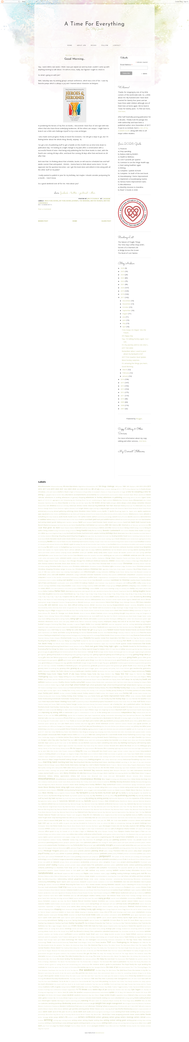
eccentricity (101, 619)
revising (104, 884)
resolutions (118, 882)
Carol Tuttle (63, 555)
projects (137, 862)
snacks (40, 915)
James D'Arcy (134, 721)
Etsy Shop (62, 624)
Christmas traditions (82, 569)
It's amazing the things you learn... (135, 363)
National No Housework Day (84, 809)
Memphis (117, 770)
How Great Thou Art (126, 701)
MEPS (61, 773)
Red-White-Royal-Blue (49, 879)
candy (96, 552)
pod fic (90, 853)
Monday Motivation (123, 782)
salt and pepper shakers (86, 895)
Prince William (140, 859)
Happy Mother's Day (107, 674)
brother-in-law (105, 544)
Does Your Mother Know (142, 608)
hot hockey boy (106, 699)
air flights (104, 500)
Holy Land (87, 696)
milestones (42, 776)
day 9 (61, 596)
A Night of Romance (75, 492)
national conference (105, 804)
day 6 (49, 596)
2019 (123, 291)
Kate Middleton (74, 732)
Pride (125, 859)
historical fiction (75, 688)
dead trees (89, 596)
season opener (121, 901)
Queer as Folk (71, 870)
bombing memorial (139, 536)
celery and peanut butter (50, 558)
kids (90, 734)
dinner (92, 605)
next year (100, 820)
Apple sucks (133, 511)
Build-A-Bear (77, 547)
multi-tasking (97, 790)
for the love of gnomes (94, 641)
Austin (70, 517)
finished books (66, 638)
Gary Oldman (144, 649)
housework (109, 701)
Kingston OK (54, 737)
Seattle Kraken (55, 904)
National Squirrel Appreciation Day (117, 812)
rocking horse (119, 887)
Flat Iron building (145, 638)
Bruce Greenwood (123, 544)
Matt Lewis (67, 768)
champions (101, 558)
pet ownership (128, 845)
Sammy (98, 895)
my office (111, 795)
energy (143, 621)
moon (72, 784)
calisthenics (106, 550)
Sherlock (131, 906)
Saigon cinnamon (44, 895)
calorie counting (139, 550)
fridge (121, 646)
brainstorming (115, 541)
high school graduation (94, 685)
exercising (138, 624)
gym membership (136, 668)
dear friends (105, 596)
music (128, 790)
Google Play (101, 663)
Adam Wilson (134, 495)
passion (60, 842)
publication (99, 865)
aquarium (45, 514)
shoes (52, 909)
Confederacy (74, 577)
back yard (92, 519)
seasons (41, 904)
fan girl (90, 630)
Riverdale (41, 887)
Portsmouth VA (60, 857)
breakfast (141, 542)
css (120, 588)
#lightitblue (82, 486)
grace (107, 663)
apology (119, 511)
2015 (123, 383)
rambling (109, 870)
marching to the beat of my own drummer (136, 762)
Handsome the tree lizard (106, 671)
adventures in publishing (112, 497)
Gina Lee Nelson (53, 657)
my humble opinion (76, 795)
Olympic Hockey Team (109, 831)
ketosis (70, 735)
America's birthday (63, 505)
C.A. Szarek (55, 550)
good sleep (46, 663)
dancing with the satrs (89, 591)
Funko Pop (74, 649)
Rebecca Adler (49, 876)
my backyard (82, 792)
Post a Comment (44, 209)
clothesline (104, 572)
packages (99, 840)
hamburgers (80, 671)
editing (119, 619)
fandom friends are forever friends (138, 630)
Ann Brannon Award (122, 508)
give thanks (123, 657)
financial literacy (43, 638)
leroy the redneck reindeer (100, 745)
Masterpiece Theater (144, 765)
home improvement (112, 696)
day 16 (106, 594)
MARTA (92, 765)
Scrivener (46, 901)
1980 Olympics (131, 486)
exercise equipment (115, 624)
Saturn (71, 898)
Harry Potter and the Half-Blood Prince (57, 679)
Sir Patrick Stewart (44, 912)
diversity (55, 608)
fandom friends (119, 630)
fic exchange (96, 635)
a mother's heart (62, 492)
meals (112, 768)
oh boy (56, 831)
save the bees (83, 898)
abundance (69, 495)
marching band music (99, 762)
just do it (135, 729)
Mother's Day (100, 784)
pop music (41, 856)
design (49, 602)
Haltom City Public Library (60, 671)
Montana (139, 782)
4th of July (95, 489)
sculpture (54, 901)
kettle (75, 735)
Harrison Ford (128, 677)
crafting (128, 583)
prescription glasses (94, 859)
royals (133, 890)
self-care (112, 904)
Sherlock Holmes (141, 906)
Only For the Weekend (127, 834)
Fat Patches (83, 632)
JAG (101, 721)
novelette (41, 828)
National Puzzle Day (52, 812)
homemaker (65, 699)
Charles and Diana (129, 558)
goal (51, 660)
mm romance (42, 782)
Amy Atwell (147, 505)
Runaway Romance (72, 893)
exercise (105, 624)
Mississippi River (125, 779)
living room (87, 751)
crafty (139, 583)
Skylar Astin (70, 912)
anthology (70, 511)
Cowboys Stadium (87, 583)
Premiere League (58, 859)
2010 (123, 399)
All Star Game (83, 503)
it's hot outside (146, 718)
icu (63, 710)
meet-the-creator (44, 770)
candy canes (102, 552)
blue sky (94, 536)
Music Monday (47, 793)
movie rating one (114, 787)
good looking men (141, 660)
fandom (110, 630)
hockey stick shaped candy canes (111, 693)
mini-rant (111, 776)
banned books (145, 522)
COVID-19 (77, 583)
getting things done (140, 654)
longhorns (41, 754)
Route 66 (109, 890)
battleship (101, 525)
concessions (66, 577)
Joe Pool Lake (84, 726)
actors (117, 495)
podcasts (103, 853)
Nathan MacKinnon (121, 801)
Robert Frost (82, 887)
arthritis (115, 514)
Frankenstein (137, 644)
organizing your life (107, 837)
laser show (131, 740)
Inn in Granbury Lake (80, 715)
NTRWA (47, 829)
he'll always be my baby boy (132, 679)
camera (57, 552)
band (80, 522)
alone (119, 503)
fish (120, 638)
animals (112, 508)
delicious (88, 599)
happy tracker (53, 677)
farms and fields (59, 632)
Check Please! (53, 561)
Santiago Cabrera (142, 895)
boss (64, 542)
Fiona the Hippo (77, 638)
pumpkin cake (94, 868)
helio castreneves (107, 682)
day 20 (128, 594)
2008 (123, 405)
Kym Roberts (146, 737)
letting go (143, 746)
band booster (98, 522)
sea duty (60, 901)
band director (118, 522)
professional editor (96, 862)
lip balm (43, 751)
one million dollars (54, 834)
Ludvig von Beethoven (63, 756)
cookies (53, 580)
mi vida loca (82, 773)
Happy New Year (122, 674)
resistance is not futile (105, 882)
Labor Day (51, 740)
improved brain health (133, 710)
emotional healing (91, 621)
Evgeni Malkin (85, 624)
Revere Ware (85, 884)
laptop (106, 740)
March (125, 370)
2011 (123, 396)
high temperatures (129, 685)
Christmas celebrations (81, 566)
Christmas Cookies (96, 566)
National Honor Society (73, 806)
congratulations (103, 577)
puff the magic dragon (81, 867)
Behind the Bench (118, 528)
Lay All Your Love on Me (62, 743)
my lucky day (87, 795)
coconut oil (147, 572)
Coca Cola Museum (136, 572)
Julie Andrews (107, 729)
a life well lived (51, 492)
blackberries (138, 533)
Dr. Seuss (51, 613)
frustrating (42, 649)
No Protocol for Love (92, 823)
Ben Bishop (98, 530)
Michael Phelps (92, 773)
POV (113, 856)
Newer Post (43, 221)
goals (60, 660)
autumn (115, 517)
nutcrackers (66, 828)
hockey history (76, 690)
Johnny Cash (130, 726)
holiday (63, 696)
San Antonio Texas (114, 895)
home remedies (136, 696)
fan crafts (75, 630)
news (75, 820)
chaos (113, 558)
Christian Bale (105, 564)
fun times (60, 649)
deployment (42, 602)
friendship (143, 646)
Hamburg (72, 671)
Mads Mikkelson (43, 759)
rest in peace (146, 882)
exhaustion (147, 624)
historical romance (88, 688)
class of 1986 (42, 572)
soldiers (106, 915)
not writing (140, 826)
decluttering (138, 597)
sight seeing (97, 909)
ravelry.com (79, 873)
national (135, 801)
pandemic (123, 840)
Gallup (123, 649)
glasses (140, 657)
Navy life (86, 815)
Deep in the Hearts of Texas (47, 599)
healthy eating (76, 682)
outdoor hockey (55, 840)
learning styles (145, 743)
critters (138, 586)
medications (147, 767)
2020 (123, 288)
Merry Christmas (70, 773)
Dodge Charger (129, 608)
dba (74, 596)
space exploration (141, 915)
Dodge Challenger (118, 608)
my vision (72, 798)
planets (81, 851)
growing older (65, 668)
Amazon (148, 503)
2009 (123, 402)
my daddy (122, 793)
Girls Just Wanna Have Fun (110, 657)
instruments (110, 715)
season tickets (132, 901)
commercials (121, 575)
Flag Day (136, 638)
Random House (146, 870)
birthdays (109, 533)
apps (40, 514)
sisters (61, 912)
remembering (118, 879)
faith (143, 627)
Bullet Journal (86, 547)
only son (138, 834)
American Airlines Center (79, 506)
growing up (75, 668)
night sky (49, 823)
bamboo (69, 522)
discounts (148, 605)
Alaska (131, 500)
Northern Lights (97, 826)
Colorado (83, 575)
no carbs (59, 823)
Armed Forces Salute (93, 514)
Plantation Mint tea (120, 851)
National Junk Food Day (105, 806)
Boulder (69, 541)
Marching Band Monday (82, 762)
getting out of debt (113, 655)
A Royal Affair (87, 492)
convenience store (44, 580)
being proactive (71, 530)
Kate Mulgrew (83, 732)
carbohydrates (43, 555)
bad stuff (138, 519)
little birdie (54, 751)
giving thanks (132, 657)
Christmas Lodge (119, 566)
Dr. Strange (60, 613)
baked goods (51, 522)
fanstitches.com (47, 632)
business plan (107, 547)
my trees (59, 798)
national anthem (47, 804)
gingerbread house (65, 657)
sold (102, 915)
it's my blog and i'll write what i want (50, 721)
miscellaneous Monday (90, 779)
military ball (75, 776)
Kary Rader (64, 732)
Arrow (110, 514)
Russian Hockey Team (90, 893)
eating (48, 619)
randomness (45, 873)
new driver (113, 817)
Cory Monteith (97, 580)
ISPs (83, 718)
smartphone (140, 912)
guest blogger (89, 668)
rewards (118, 884)
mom (90, 782)
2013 (123, 389)
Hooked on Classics (91, 699)
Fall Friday (55, 630)
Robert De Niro (72, 887)
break (135, 541)
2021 (123, 284)
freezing (56, 646)
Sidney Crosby (86, 909)
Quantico (50, 870)
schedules (123, 898)
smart (134, 912)
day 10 (79, 594)
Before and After (106, 528)
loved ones (139, 754)
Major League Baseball (57, 759)
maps (141, 759)
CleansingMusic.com (76, 572)
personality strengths (105, 845)
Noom (69, 826)
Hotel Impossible (48, 701)
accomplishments (80, 495)
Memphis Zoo (125, 770)
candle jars (83, 552)
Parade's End (146, 840)
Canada (69, 552)
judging (84, 729)
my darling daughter (133, 793)
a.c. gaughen (48, 495)
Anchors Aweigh (43, 508)
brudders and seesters (137, 544)
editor (125, 619)
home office (125, 696)
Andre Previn (53, 508)
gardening (136, 649)
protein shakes (76, 865)
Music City (134, 790)
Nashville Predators (98, 801)
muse (117, 790)
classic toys (60, 572)
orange (73, 837)
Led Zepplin (47, 745)
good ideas (130, 660)
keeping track (102, 732)
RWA (113, 893)
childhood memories (100, 561)
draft (66, 613)
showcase (69, 909)
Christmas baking (43, 566)
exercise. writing (128, 624)
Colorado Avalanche (94, 575)
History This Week (106, 688)
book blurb (42, 539)
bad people (131, 519)
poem (110, 853)
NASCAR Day (79, 801)
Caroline (70, 555)
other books (139, 837)
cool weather (68, 580)
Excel (92, 624)
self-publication (133, 904)
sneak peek (53, 915)
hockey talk (127, 693)
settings (94, 906)
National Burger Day (77, 804)
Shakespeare (123, 906)
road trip (62, 887)
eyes (87, 627)
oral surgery (66, 837)
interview (52, 718)
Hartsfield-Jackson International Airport (84, 679)
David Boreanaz (58, 594)
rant (55, 873)
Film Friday (129, 635)
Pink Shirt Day (136, 848)
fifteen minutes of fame (118, 635)
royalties (138, 890)
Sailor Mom (54, 895)
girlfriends (76, 657)
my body (91, 793)
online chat (65, 834)
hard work (80, 677)
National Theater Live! (67, 815)
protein (67, 865)
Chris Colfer (80, 563)
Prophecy (61, 865)
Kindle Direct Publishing (126, 735)
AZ (39, 519)
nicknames (131, 820)
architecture (63, 514)
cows (96, 583)
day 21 (133, 594)
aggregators (56, 500)
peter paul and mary (140, 845)
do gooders (71, 608)
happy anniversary (138, 671)
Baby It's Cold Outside (59, 519)
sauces (76, 898)
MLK (149, 779)
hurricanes (98, 704)
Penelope (61, 845)
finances (137, 635)
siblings (75, 909)
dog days (41, 610)
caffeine (71, 550)
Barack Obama (43, 525)
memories (99, 770)
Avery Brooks (122, 517)
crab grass (119, 583)
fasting (68, 632)
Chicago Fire (80, 561)
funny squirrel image (89, 649)
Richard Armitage (142, 884)
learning (124, 743)
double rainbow (94, 610)
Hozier (54, 704)
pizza (62, 851)
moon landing (80, 784)
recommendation (101, 876)
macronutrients (126, 756)
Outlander (65, 840)
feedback (41, 635)
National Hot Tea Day (89, 806)
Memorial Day (89, 770)
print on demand (52, 862)
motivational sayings (129, 784)
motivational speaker (144, 784)
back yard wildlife (103, 519)
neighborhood (109, 815)
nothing (148, 826)
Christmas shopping (45, 569)
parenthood (42, 842)
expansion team (43, 627)
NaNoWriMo (64, 801)
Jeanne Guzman (75, 723)
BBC (107, 525)
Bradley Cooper (94, 541)
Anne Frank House (145, 508)
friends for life (134, 646)
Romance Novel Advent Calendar (55, 890)
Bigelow (55, 533)
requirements (74, 882)
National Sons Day (84, 812)
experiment (74, 627)
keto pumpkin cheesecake (47, 735)
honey (72, 699)
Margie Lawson (55, 765)
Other (93, 193)
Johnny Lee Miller (140, 726)
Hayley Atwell (116, 679)
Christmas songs (59, 569)
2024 (123, 275)
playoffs (52, 853)
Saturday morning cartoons (59, 898)
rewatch (123, 884)
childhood (89, 561)
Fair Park (119, 627)
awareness (136, 517)
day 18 (115, 594)
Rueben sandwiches (44, 893)
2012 (123, 392)
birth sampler (94, 533)
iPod (70, 718)
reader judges (105, 873)
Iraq (74, 718)
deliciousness (96, 599)
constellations (123, 577)
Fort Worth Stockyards (85, 643)
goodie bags (62, 663)
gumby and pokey (109, 668)
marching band (50, 762)
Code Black (42, 575)
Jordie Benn (50, 729)
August (125, 314)
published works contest (125, 865)
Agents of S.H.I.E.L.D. (45, 500)
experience (65, 627)
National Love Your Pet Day (122, 806)
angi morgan (105, 508)
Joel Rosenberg (95, 726)
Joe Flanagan (58, 726)
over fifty (82, 840)
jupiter (129, 729)
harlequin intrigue (117, 677)
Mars (87, 765)
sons (119, 915)
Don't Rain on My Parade (80, 610)
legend (60, 745)
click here (121, 111)
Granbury (121, 663)
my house (65, 796)
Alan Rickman (123, 500)
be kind (145, 525)
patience (73, 842)
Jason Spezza (49, 723)
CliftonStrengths (89, 572)
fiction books (105, 635)
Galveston (129, 649)
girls (82, 657)
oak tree (107, 828)
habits (40, 671)
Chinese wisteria (48, 564)
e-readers (73, 616)
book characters (51, 539)
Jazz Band (65, 723)
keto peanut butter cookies (142, 732)
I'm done (135, 707)
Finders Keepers (55, 638)
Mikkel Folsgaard (145, 773)
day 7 (53, 596)
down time (118, 610)
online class (73, 834)
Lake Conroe (79, 740)
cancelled (75, 552)
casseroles (86, 555)
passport (66, 842)
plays (57, 853)
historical (66, 688)
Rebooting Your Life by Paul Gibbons (72, 876)
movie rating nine (101, 787)
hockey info (85, 690)
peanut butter (53, 845)
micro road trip (109, 773)
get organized (137, 652)
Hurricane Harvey (89, 704)
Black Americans (119, 533)
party (56, 842)
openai (40, 837)
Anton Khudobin (80, 511)
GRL (149, 665)
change (108, 558)
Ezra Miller (93, 627)
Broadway (77, 544)
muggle (90, 790)
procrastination (75, 862)
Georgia (100, 652)
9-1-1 (120, 489)
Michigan (100, 773)
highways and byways (144, 685)
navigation (79, 815)
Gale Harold (116, 649)
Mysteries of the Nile (125, 798)
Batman (92, 525)
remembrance (146, 879)
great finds (110, 665)
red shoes (125, 876)
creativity (90, 586)
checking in (62, 561)
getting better (71, 654)
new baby (88, 818)
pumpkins (103, 868)
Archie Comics (54, 514)
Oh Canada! (63, 831)
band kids (126, 522)
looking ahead (50, 754)
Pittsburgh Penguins (51, 851)
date (43, 594)
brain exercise (105, 541)
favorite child (102, 632)
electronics (49, 621)
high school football (78, 685)
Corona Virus (77, 580)
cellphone (75, 558)
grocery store (43, 668)
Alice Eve (55, 503)
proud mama (86, 865)
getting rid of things (126, 654)
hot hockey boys (119, 699)
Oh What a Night (78, 831)
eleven (56, 621)
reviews (98, 884)
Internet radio (43, 718)
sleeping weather (93, 912)
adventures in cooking (53, 497)
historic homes (58, 688)
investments (59, 718)
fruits (149, 646)
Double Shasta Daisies (107, 610)
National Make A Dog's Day (142, 806)
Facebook (64, 193)
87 (118, 489)
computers (42, 577)
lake (72, 740)
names (49, 801)
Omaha (127, 831)
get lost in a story (126, 652)
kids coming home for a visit (102, 735)
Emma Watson (79, 621)
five (131, 638)
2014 (123, 386)
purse (130, 868)
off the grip (147, 828)
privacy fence (64, 862)
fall (147, 627)
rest (124, 882)
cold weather (60, 574)
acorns (112, 495)
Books (93, 45)
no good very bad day (71, 823)
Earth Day (103, 616)
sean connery (110, 901)
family (68, 630)
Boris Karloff (57, 541)
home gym (100, 696)
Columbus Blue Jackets (109, 574)
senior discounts (145, 904)
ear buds (92, 616)
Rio (150, 884)
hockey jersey (111, 690)
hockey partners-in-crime (136, 690)
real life (144, 873)
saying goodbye (104, 898)
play (135, 851)
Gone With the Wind (101, 660)
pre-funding (143, 856)
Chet (68, 561)
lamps (86, 740)
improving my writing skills (52, 712)
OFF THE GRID (127, 348)
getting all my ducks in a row (57, 655)
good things (54, 663)
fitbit (123, 638)
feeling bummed (65, 635)
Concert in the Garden (53, 577)
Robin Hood (91, 887)
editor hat (130, 619)
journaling (57, 729)
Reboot (56, 876)
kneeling (94, 737)
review (92, 884)
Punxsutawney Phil (114, 867)
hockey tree (147, 693)
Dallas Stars (60, 591)
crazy (59, 586)
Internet (148, 715)
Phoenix (87, 848)
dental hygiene (127, 599)
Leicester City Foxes (83, 745)
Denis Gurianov (107, 599)
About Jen (81, 45)
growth (82, 668)
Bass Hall (85, 525)
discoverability (43, 608)
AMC (48, 505)
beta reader (139, 530)
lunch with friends (114, 756)
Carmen (56, 555)
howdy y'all (47, 704)
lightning (117, 748)
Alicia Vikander (63, 503)
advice (133, 497)
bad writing (42, 522)
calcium (77, 550)
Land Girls (92, 740)
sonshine (126, 914)
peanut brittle (42, 845)
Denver (148, 599)
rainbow (92, 870)
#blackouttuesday (57, 486)
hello (125, 682)
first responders (112, 638)
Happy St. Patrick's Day (137, 674)
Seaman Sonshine (98, 901)
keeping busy (93, 732)
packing (105, 840)
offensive (41, 831)
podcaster (96, 853)
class (149, 569)
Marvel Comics (122, 765)
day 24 (146, 594)
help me (130, 682)
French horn (64, 646)
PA (94, 840)
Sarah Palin (46, 898)
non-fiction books (56, 826)
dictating (41, 605)
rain (86, 870)
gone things (90, 660)
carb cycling (140, 552)
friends (125, 646)
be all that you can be (136, 525)
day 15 (102, 594)
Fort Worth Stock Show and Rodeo (65, 643)
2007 (123, 409)
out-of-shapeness (44, 840)
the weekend (84, 201)
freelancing (49, 646)
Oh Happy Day (127, 336)
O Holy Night (81, 828)
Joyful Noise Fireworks (70, 729)
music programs (59, 793)
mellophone (73, 770)
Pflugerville (80, 848)
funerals (67, 649)
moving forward (75, 790)
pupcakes (124, 867)
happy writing (63, 677)
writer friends (96, 201)
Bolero (130, 536)
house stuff (71, 701)
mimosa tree (85, 776)
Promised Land (146, 862)
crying (116, 588)
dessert (80, 602)
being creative (48, 530)
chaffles (94, 558)
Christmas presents (144, 566)
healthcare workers (51, 682)
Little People (62, 751)
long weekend (146, 751)
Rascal (60, 873)
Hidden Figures (56, 685)
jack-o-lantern (95, 721)
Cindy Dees (113, 569)
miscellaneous (46, 778)
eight (149, 619)
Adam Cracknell (124, 495)
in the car (93, 712)
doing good (59, 610)
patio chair (79, 842)
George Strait (93, 652)
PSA (92, 865)
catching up (107, 555)
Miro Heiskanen (145, 776)
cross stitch (45, 588)
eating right (74, 619)
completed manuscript (143, 574)
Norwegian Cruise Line (111, 826)
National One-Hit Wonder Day (103, 809)
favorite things (112, 632)
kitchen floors (69, 737)
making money (83, 759)
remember (109, 879)
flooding (41, 641)
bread (131, 541)
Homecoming (47, 699)
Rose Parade (102, 890)
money (133, 782)
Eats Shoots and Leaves (88, 619)
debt (131, 596)
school (138, 898)
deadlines (96, 597)
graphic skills (77, 665)
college (76, 574)
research (83, 882)
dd (77, 597)
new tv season (49, 820)
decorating (147, 597)
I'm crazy (129, 707)
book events (71, 539)
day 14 (97, 594)
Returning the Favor (73, 884)
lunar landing (103, 756)
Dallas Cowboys (48, 591)
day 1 (75, 594)
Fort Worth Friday (45, 643)
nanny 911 (55, 801)
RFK (135, 884)
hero (149, 682)
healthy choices (64, 682)
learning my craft (134, 743)
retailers (49, 884)
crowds (91, 588)
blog (60, 536)
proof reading (51, 865)
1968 (124, 486)
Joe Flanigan (67, 726)
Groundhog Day (54, 668)
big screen (49, 533)
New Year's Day (68, 820)
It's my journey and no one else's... (135, 345)
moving (66, 790)
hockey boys (125, 688)
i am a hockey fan (115, 704)
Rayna (86, 873)
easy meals (41, 619)
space (132, 915)
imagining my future (108, 710)
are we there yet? (74, 514)
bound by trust (77, 542)
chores (73, 564)
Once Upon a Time (137, 831)
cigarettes (105, 569)
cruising (111, 588)
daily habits (139, 588)
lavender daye (43, 743)
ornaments (130, 837)
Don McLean (68, 610)
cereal (81, 558)
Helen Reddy (96, 682)
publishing (139, 865)
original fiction (120, 837)
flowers (53, 641)
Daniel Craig (118, 591)
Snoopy (60, 915)
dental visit (136, 599)
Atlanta (131, 514)
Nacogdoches (42, 801)
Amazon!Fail (42, 505)
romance (41, 890)
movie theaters (52, 790)
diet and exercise (51, 605)
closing (98, 572)
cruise (96, 588)
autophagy (108, 517)
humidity (63, 704)
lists (48, 751)
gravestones (102, 665)
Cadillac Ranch (63, 550)
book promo (97, 539)
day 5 (45, 596)
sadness (148, 893)
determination (100, 602)
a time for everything (134, 492)
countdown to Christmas (120, 580)
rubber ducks (146, 890)
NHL (108, 820)
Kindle (115, 735)
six (65, 912)
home (93, 696)
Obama (126, 829)
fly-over (61, 641)
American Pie (130, 505)
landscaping (100, 740)
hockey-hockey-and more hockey (49, 696)
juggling (90, 729)
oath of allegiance (117, 829)
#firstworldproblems (70, 486)
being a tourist (139, 528)
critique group (110, 586)
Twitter (74, 193)
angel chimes (84, 508)
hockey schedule (65, 693)
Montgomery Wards (48, 784)
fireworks (87, 638)
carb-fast (148, 552)
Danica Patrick (109, 591)
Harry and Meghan (140, 677)
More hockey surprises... (131, 360)
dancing (68, 591)
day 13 (93, 594)
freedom (41, 646)
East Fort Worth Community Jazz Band (119, 616)
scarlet (113, 898)
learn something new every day (108, 743)
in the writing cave (103, 712)
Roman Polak (146, 887)
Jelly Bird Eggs (86, 723)
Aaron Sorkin (56, 495)
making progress (94, 759)
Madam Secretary (144, 757)
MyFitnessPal (113, 798)
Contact (117, 45)
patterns (95, 842)
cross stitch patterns (57, 588)
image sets (97, 710)
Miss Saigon (106, 779)
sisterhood (54, 912)
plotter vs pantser (66, 853)
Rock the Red (109, 887)
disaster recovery (130, 605)
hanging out (119, 671)
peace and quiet (123, 842)
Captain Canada (113, 552)
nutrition (73, 828)
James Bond (124, 721)
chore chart (66, 564)
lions (129, 748)
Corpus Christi (87, 580)
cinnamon (129, 569)
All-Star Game (105, 503)
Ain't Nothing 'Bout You (81, 500)
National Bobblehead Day (61, 804)
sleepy (101, 912)
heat (83, 682)
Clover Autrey (124, 572)
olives (100, 831)
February (126, 373)
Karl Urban (52, 732)
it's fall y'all (116, 718)
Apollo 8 (113, 511)
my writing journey (101, 798)
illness (91, 710)
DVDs (61, 616)
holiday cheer (72, 696)
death (111, 597)
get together (42, 654)
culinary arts (125, 588)
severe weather (107, 906)
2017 (123, 297)
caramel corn (131, 552)
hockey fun (66, 690)
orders (82, 837)
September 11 (51, 906)
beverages (147, 530)
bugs (70, 547)
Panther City (131, 840)
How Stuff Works (139, 701)
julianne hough (98, 729)
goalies (55, 660)
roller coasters (136, 887)
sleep (77, 912)
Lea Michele (85, 743)
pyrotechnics (42, 870)
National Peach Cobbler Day (123, 809)
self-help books (121, 904)
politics (140, 853)
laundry (148, 740)
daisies (145, 588)
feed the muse (145, 632)
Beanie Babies (69, 528)
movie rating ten (140, 787)
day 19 (120, 594)
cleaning (67, 572)
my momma (97, 795)
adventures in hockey (94, 497)
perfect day (69, 845)
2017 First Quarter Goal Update (134, 357)
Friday (101, 646)
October (125, 307)
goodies (70, 663)
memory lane (108, 770)
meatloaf (139, 767)
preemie (49, 859)
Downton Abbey (128, 610)
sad (130, 893)
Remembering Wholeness (132, 879)
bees (89, 528)
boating (114, 536)
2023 (123, 278)
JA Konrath (78, 721)
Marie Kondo (65, 765)
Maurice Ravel (87, 767)
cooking (59, 580)
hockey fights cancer (54, 690)
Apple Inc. (125, 511)
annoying (50, 511)
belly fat (91, 530)
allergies (113, 503)
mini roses (103, 776)
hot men (129, 699)
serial (69, 906)
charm (149, 558)
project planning (127, 862)
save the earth (93, 898)
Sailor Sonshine (64, 895)
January (125, 376)
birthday (103, 533)
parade (139, 840)
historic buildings (46, 688)
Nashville (87, 801)
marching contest (114, 762)
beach (63, 528)
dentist (143, 599)
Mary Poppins (132, 765)
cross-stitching (83, 588)
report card (65, 882)
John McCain (112, 726)
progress (107, 862)
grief (145, 665)
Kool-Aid (120, 737)
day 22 (137, 594)
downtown (137, 610)
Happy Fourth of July (65, 674)
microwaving (119, 773)
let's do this (136, 745)
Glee (144, 657)
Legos (65, 745)
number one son (56, 828)
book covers (62, 539)
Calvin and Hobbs (44, 552)
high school (65, 685)
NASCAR (71, 801)
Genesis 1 (84, 652)
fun (47, 649)
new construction (104, 817)
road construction (51, 887)
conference (83, 577)
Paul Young (102, 842)
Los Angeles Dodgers (73, 754)
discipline (140, 605)
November (126, 304)
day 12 (88, 594)
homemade (56, 699)
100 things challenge (106, 486)
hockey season (77, 693)
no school (104, 823)
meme (80, 770)
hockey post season (51, 693)
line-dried (124, 748)
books (50, 541)
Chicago (73, 561)
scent (117, 898)
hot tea (134, 699)
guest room (99, 668)
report (58, 882)
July (124, 317)
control (148, 577)
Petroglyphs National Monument (55, 848)
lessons (113, 746)
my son (138, 796)
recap (87, 876)
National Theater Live (52, 815)
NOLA (47, 826)
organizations (95, 837)
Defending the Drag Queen (66, 599)
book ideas (89, 539)
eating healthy (65, 619)
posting (78, 857)
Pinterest (144, 848)
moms (95, 782)
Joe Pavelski (75, 726)
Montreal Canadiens (62, 784)
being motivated (59, 530)
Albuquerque (138, 500)
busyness (147, 547)
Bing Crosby (62, 533)
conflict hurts (92, 577)
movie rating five (76, 787)
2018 (123, 294)
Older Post (106, 221)
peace (115, 842)
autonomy (101, 517)
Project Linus (115, 862)
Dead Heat (81, 596)
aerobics (138, 497)
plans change (108, 851)
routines (115, 890)
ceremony (87, 558)
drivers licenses (97, 613)
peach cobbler (146, 842)
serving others (86, 906)
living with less (97, 751)
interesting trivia (120, 715)
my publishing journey (69, 201)
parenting (50, 842)
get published (146, 652)
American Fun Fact (105, 506)
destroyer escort (89, 602)
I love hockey (54, 707)
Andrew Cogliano (63, 508)
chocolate (57, 564)
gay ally (47, 652)
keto (119, 732)
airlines (109, 500)
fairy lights (138, 627)
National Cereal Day (91, 804)
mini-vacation (120, 776)
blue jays (88, 536)
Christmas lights (108, 566)
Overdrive (89, 840)
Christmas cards (67, 566)
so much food (80, 915)
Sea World (67, 901)
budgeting (64, 547)
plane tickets (68, 851)
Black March (129, 533)
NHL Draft (114, 820)
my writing (90, 798)
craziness (52, 586)
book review (130, 539)
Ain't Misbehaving (66, 500)
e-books (67, 616)
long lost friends (134, 751)
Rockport (127, 887)
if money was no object (81, 710)
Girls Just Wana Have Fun (92, 657)
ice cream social (48, 710)
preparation (69, 859)
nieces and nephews (143, 820)
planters (130, 851)
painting (116, 840)
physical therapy (107, 848)
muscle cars (111, 790)
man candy (105, 759)
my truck (65, 798)
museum (123, 790)
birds (87, 533)
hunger (74, 704)
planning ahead (97, 851)
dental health (116, 599)
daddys (132, 588)
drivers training (108, 613)
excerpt (98, 624)
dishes (50, 608)
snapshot (46, 915)
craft (124, 583)
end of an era (126, 621)
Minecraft (95, 776)
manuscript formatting (131, 759)
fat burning (74, 632)
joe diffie (51, 726)
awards (130, 517)
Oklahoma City (92, 831)
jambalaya (116, 721)
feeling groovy (76, 635)
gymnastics (147, 668)
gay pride (53, 652)
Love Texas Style (129, 754)
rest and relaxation (134, 882)
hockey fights (42, 690)
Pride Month (131, 859)
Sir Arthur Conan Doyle (143, 909)
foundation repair (99, 643)
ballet (64, 522)
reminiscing (42, 882)
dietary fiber (63, 605)
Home (69, 45)
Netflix (140, 815)
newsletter (80, 820)
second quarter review (67, 904)
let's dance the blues (123, 746)
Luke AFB (75, 756)
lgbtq (149, 745)
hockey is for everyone (98, 690)
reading (113, 873)
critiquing (132, 586)
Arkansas (83, 514)
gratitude (94, 666)
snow (66, 915)
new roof (145, 817)
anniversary (42, 511)
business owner (96, 547)
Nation (130, 801)
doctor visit (97, 608)
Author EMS (77, 517)
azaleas (43, 519)
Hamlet (94, 671)
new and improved (78, 817)
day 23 (142, 594)
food (78, 641)
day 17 (111, 594)
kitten (89, 737)
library (58, 748)
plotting (76, 853)
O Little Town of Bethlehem (95, 828)
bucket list (57, 547)
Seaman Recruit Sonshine (81, 901)
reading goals (135, 873)
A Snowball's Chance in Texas (101, 492)
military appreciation (61, 776)
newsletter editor (91, 820)
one (146, 831)
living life (79, 751)
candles (90, 552)
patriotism (87, 842)
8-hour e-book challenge (108, 489)
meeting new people (57, 770)
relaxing (102, 879)
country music (135, 580)
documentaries (106, 608)
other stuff (147, 837)
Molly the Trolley (82, 782)
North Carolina (86, 826)
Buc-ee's (50, 547)
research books (92, 882)
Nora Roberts (76, 826)
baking (59, 522)
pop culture (147, 853)
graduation (114, 663)
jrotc (79, 729)
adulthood (142, 495)
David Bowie (68, 594)
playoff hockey (44, 853)
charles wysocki (141, 558)
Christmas (127, 563)
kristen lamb (127, 737)
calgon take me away (87, 550)
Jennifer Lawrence (115, 723)
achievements (104, 495)
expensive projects (55, 627)
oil (85, 831)
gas (150, 649)
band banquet (87, 522)
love (85, 754)
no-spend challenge (139, 823)
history (97, 688)
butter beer (42, 550)
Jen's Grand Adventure (100, 723)
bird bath (70, 533)
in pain (75, 712)
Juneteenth (122, 729)
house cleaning (60, 701)
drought (122, 613)
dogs (53, 610)
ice (147, 707)
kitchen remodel (80, 737)
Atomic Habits (138, 514)
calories (148, 550)
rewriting (130, 884)
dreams (76, 613)
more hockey (90, 784)
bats (96, 525)
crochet (144, 586)
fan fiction (83, 630)
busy (141, 547)
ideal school (69, 710)
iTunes (72, 721)
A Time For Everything (94, 24)
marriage (82, 765)
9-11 (124, 489)
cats (113, 555)
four (107, 643)
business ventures (119, 547)
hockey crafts (135, 688)
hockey (117, 687)
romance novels (72, 890)
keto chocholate (126, 732)
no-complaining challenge (123, 823)
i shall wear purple (119, 707)
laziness (75, 743)
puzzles (148, 867)
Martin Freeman (100, 765)
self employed (104, 904)
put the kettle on (139, 867)
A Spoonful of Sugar (119, 492)
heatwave (88, 682)
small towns (127, 912)
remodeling (51, 882)
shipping (47, 909)
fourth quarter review (124, 644)
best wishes (125, 530)
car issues (122, 552)
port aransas (50, 856)
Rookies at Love (83, 890)
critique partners (122, 586)
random (116, 870)
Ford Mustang (117, 641)
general (59, 652)
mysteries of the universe (141, 798)
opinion (50, 837)
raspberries (66, 873)
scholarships (132, 898)
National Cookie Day (120, 804)
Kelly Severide (112, 732)
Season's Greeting (145, 901)
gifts (44, 657)
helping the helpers (140, 682)
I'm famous (142, 707)
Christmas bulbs (55, 566)
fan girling (96, 630)
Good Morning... (128, 366)
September (126, 310)
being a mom (129, 528)
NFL (105, 820)
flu (58, 641)
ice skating (58, 710)
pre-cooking (135, 856)
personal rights (91, 845)
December (126, 301)
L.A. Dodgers (42, 740)
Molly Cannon (71, 782)
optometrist (58, 837)
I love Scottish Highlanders (78, 707)
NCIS (91, 815)
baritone (60, 525)
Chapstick (119, 558)
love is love (103, 754)
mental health (49, 773)
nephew (128, 815)
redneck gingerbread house (78, 879)
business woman (133, 547)
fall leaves (62, 630)
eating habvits (55, 619)
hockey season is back (91, 693)
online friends (97, 834)
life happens (77, 748)
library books (65, 748)
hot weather (142, 699)
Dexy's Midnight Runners (128, 602)
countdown (106, 580)
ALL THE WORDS (94, 503)
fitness (128, 638)
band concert (108, 522)
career (51, 555)
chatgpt (46, 561)
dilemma (86, 605)
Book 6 (148, 536)
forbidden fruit (108, 641)
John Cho (104, 726)
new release (137, 817)
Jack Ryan (86, 721)
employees (108, 621)
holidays (81, 696)
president (113, 859)
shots (63, 909)
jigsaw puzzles (142, 723)
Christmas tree (96, 569)
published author (109, 865)
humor (68, 704)
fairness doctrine (128, 627)
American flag (93, 506)
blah (143, 533)
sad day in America (138, 893)
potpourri (105, 856)
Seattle (47, 904)
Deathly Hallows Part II (122, 596)
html (58, 704)
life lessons (99, 748)
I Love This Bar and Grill (95, 707)
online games (107, 834)
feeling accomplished (52, 635)
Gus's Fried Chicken (122, 668)
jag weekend (108, 721)
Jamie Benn (143, 721)
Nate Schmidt (110, 801)
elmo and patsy (64, 621)
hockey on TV (122, 690)
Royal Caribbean (124, 890)
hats (110, 679)
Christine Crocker (117, 563)
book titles (147, 539)
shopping (57, 909)
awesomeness (145, 517)
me (102, 768)
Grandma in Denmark (65, 666)
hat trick (105, 679)
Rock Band (100, 887)
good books (113, 660)
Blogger (139, 419)
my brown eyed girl (110, 793)
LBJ (79, 743)
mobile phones (53, 782)
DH (137, 602)
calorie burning (127, 550)
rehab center (94, 879)
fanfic (40, 632)
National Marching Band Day (47, 809)
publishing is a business (54, 868)
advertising (126, 497)
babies (49, 519)
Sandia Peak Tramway (128, 895)
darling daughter (139, 591)
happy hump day (93, 674)
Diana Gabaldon (145, 602)
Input (89, 715)
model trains (62, 782)
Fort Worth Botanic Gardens (141, 641)
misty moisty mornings (139, 779)
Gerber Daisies (109, 652)
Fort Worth (127, 641)
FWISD (107, 649)
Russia (80, 893)
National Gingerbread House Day (54, 806)
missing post (115, 779)
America (53, 506)
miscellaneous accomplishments (67, 779)
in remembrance (83, 712)
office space (49, 831)
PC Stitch (110, 842)
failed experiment (110, 627)
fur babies (101, 649)
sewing (116, 906)
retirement (55, 884)
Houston (116, 701)
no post (82, 823)
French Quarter (74, 646)
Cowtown (101, 583)
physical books (95, 848)
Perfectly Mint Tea (79, 845)
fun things (52, 649)
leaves (40, 746)
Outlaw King (74, 840)
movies (60, 790)
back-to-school (114, 519)
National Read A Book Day (68, 812)
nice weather (123, 820)
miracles (135, 776)
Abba (63, 495)
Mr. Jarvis (84, 790)
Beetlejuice (95, 528)
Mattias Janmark (77, 767)
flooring (47, 641)
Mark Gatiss (74, 765)
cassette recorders (97, 555)
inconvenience (116, 712)
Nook (65, 826)
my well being (80, 798)
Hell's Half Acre (118, 682)
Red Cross (117, 876)
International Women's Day (135, 715)
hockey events (145, 688)
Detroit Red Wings (112, 602)
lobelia (110, 751)
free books (146, 643)
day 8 (57, 596)
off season (139, 828)
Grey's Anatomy (138, 665)
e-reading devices (83, 616)
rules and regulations (58, 893)
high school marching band (113, 685)
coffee (49, 574)
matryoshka (59, 767)
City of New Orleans (140, 569)
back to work (83, 519)
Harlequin (107, 677)
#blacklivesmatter (44, 486)
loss (82, 754)
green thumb (127, 666)
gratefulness (86, 665)
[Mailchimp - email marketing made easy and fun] (144, 74)
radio (83, 870)
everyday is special (73, 624)
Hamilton (88, 671)
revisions (110, 884)
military (50, 776)
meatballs (133, 767)
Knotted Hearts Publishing (106, 737)
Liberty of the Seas (49, 748)
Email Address (126, 65)
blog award (67, 536)
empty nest (116, 621)
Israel (87, 718)
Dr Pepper (145, 610)
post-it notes (70, 856)
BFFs (39, 533)
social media (91, 915)
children (112, 561)
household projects (97, 701)
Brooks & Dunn (86, 544)
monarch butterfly (103, 782)
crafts (134, 583)
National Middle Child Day (65, 809)
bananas (75, 522)
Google (84, 663)
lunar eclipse (94, 756)
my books (99, 793)
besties (131, 530)
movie (40, 787)
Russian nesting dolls (104, 893)
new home (121, 817)
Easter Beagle (137, 616)
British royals (68, 544)
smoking (148, 912)
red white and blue (136, 876)
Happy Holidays (81, 674)
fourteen (112, 643)
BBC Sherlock (123, 525)
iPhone (66, 718)
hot (99, 699)
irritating (78, 718)
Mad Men (135, 756)
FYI (111, 649)
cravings (46, 586)
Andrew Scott (74, 508)
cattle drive (118, 555)
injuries (69, 715)
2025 (123, 271)
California (98, 550)
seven (100, 906)
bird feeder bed (79, 533)
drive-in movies (85, 613)
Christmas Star (70, 569)
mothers (119, 784)
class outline (51, 572)
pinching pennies (125, 848)
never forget (42, 818)
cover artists (69, 583)
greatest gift (118, 665)
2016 (123, 379)
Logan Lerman (117, 751)
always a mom (126, 503)
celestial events (66, 558)
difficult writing (77, 605)
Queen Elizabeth (59, 870)
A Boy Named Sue (133, 489)
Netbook (135, 815)
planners (88, 851)
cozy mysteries (110, 583)
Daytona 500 (67, 597)
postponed (85, 856)
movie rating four (89, 787)
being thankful (82, 530)
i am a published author (131, 704)
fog (75, 641)
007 (97, 486)
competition (131, 575)
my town (52, 798)
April (124, 327)
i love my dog (64, 707)
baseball (79, 525)
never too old (67, 818)
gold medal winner (70, 660)
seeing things (94, 904)
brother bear (95, 544)
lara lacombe (113, 740)
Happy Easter (52, 674)
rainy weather (100, 870)
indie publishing (51, 201)
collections (70, 575)
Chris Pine (96, 564)
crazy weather (66, 586)
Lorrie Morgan (61, 754)
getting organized (99, 655)
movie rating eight (63, 787)
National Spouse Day (98, 812)
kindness (138, 734)
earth (98, 616)
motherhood (111, 784)
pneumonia (83, 853)
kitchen (61, 737)
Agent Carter (146, 497)
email (72, 621)
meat (127, 767)
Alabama (116, 500)
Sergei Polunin (61, 906)
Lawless (51, 743)
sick (79, 909)
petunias (73, 848)
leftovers (55, 745)
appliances (147, 511)
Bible (43, 533)
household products (82, 701)
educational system (140, 619)
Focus (71, 641)
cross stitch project (70, 588)
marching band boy (65, 762)
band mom (135, 522)
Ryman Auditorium (122, 893)
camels (52, 552)
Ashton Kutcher (123, 514)
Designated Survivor (58, 602)
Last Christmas (140, 740)
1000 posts (118, 486)
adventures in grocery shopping (73, 497)
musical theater (70, 793)
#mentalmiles (90, 486)
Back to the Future (73, 519)
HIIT (39, 688)
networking (147, 815)
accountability (91, 495)
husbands (106, 704)
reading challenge (123, 873)
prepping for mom (80, 859)
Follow (104, 45)
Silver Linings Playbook (109, 909)
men (132, 770)
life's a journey (109, 748)
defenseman (80, 599)
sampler (103, 895)
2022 (123, 281)
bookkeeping (42, 541)
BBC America (113, 525)
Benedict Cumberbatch (111, 530)
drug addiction (131, 613)
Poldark (120, 853)
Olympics (121, 831)
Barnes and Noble (69, 525)
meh (66, 770)
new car (95, 818)
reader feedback (94, 873)
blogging (81, 536)
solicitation (113, 915)
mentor (56, 773)
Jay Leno (58, 723)
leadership (93, 743)
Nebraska (96, 815)
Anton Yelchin (91, 511)
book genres (80, 539)
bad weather (146, 519)
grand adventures (130, 663)
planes (76, 851)
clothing (112, 572)
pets (68, 848)
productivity (85, 862)
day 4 (41, 596)
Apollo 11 (105, 511)
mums (104, 790)
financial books (145, 635)
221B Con (87, 489)
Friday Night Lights (111, 646)
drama (71, 613)
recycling (110, 876)
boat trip (108, 536)
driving (116, 613)
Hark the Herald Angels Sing (93, 677)
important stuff (120, 710)
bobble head (122, 536)
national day (131, 804)
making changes (71, 759)
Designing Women (71, 602)
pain (110, 840)
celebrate (126, 555)
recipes (92, 876)
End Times (136, 621)
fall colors (48, 630)
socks (98, 915)
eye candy (82, 627)
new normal (129, 817)
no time (111, 823)
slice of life (108, 912)
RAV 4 (73, 873)
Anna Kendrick (133, 508)
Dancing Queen (77, 591)
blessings (55, 536)
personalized (118, 845)
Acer (98, 495)
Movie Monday (49, 787)
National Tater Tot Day (136, 812)
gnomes (46, 660)
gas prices (41, 652)
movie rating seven (127, 787)
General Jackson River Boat (72, 652)
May (124, 323)
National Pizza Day (139, 809)
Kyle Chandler (137, 737)
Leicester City (72, 745)
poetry (114, 853)
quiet (78, 870)
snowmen (71, 915)
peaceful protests (135, 842)
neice (102, 815)
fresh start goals (91, 646)
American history (120, 506)
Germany (117, 652)
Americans (139, 506)
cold (53, 575)
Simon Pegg (121, 909)
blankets (48, 536)
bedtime (85, 528)
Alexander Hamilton (44, 503)
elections (41, 621)
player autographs (144, 851)
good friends (121, 660)
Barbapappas (53, 525)
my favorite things (55, 796)
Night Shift (42, 823)
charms (40, 561)
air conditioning (94, 500)
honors (82, 699)
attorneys (49, 517)
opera (45, 837)
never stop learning (54, 818)
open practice (146, 834)
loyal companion (50, 756)
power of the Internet (122, 856)
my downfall (144, 793)
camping (63, 552)
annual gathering (60, 511)
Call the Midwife (116, 550)
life (71, 748)
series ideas (75, 906)
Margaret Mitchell (44, 765)
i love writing (107, 707)
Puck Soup (68, 868)
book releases (121, 539)
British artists (59, 544)
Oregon (87, 837)
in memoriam (68, 712)
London (125, 751)
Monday (113, 782)
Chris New (88, 563)
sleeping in (83, 912)
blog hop (74, 536)
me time (106, 768)
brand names (124, 541)
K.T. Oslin (45, 732)
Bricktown (51, 544)
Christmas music (131, 566)
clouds (117, 572)
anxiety (99, 511)
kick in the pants (83, 734)
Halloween (46, 671)
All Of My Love (74, 503)
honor (77, 699)
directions (99, 605)
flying (67, 641)
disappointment (118, 605)
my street (145, 796)
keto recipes (62, 734)
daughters (49, 594)
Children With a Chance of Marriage (127, 561)
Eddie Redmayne (111, 619)
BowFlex (86, 541)
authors (94, 517)
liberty (40, 748)
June (124, 320)
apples (140, 511)
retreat (62, 884)
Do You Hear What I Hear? (84, 608)
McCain (98, 767)
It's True (66, 721)
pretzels (119, 859)
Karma (58, 732)
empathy (100, 621)
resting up (42, 884)
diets (70, 605)
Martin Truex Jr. (111, 765)
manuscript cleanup (115, 759)
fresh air (82, 646)
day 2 (124, 594)
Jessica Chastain (127, 723)
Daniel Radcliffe (127, 591)
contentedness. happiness (136, 577)
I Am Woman (145, 704)
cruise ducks (104, 588)
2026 (123, 268)
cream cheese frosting (79, 586)
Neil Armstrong (120, 815)
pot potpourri (94, 856)
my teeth (45, 798)
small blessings (118, 912)
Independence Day (128, 712)
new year (58, 820)
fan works (104, 630)
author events (86, 517)
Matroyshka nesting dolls (46, 767)
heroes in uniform (44, 685)
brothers (113, 544)
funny (80, 649)
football (83, 641)
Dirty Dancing (107, 605)
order (78, 837)
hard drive (72, 677)
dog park (48, 610)
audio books (63, 517)
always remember (138, 503)
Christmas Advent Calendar (142, 563)
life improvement (88, 748)
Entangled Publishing (51, 624)
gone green (81, 660)
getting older (88, 654)
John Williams (120, 726)
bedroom (78, 528)
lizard (105, 751)
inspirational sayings (99, 715)
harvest (99, 679)
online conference (85, 834)
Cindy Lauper (121, 569)
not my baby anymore (128, 826)
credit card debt (99, 586)
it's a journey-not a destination (100, 718)
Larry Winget (123, 740)
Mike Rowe (135, 773)
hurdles (80, 704)
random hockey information (129, 870)
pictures (116, 848)
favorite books (92, 632)
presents (105, 859)
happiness (127, 671)
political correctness (130, 853)
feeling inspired (86, 635)
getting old (80, 654)
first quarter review (98, 638)
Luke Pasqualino (84, 756)
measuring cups (120, 767)
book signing (139, 539)
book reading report (108, 539)
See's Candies (80, 904)
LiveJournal (71, 751)
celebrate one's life (138, 555)
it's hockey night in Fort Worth (130, 718)
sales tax (73, 895)
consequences (113, 577)
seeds (87, 904)
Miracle (129, 776)
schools (144, 898)
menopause (138, 770)
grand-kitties (141, 663)
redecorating (62, 879)
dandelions (100, 591)
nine (54, 823)
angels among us (94, 508)
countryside (61, 583)
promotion (42, 865)
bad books (123, 519)
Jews (134, 723)
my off (105, 795)
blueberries (101, 536)
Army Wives (104, 514)
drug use (139, 613)
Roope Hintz (93, 890)
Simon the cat (130, 909)
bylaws (48, 550)
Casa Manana (78, 555)
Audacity (55, 517)
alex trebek (147, 500)
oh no (70, 831)
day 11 (84, 594)
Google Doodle (92, 663)
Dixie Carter (63, 608)
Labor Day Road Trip (62, 740)
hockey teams (137, 693)
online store (116, 834)
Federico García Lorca (132, 632)
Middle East (127, 773)
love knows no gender (115, 754)
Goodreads (77, 663)
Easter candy (147, 616)
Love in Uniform (93, 754)
